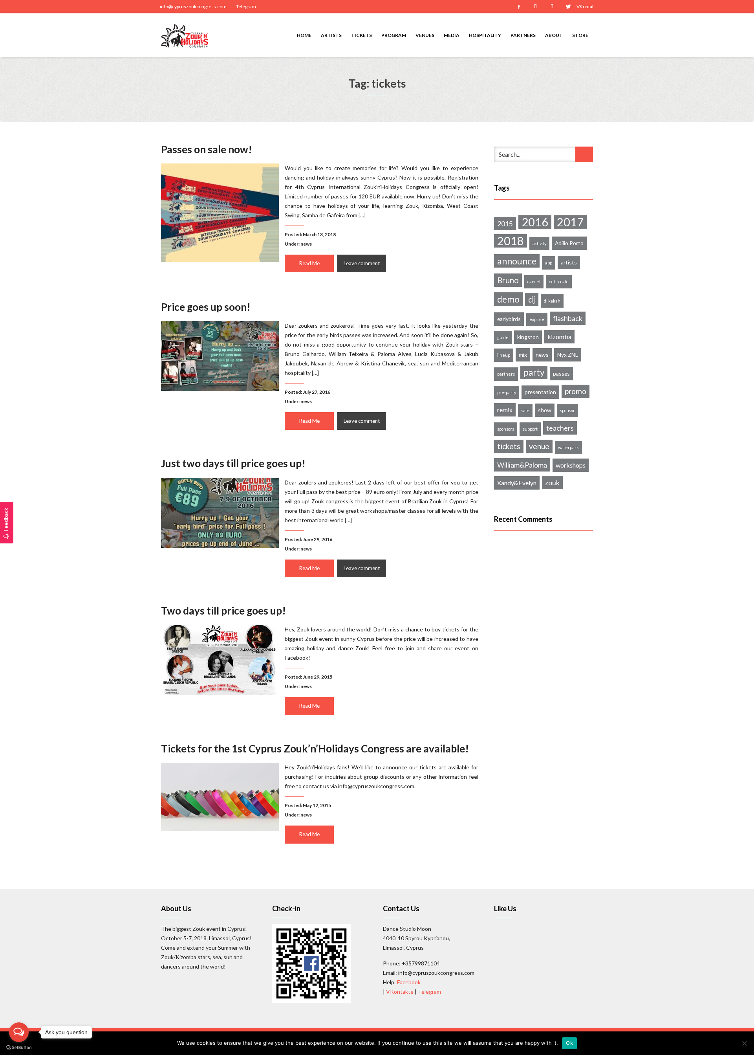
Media (451, 35)
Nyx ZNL (567, 354)
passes (561, 373)
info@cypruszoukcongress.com (193, 6)
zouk (552, 482)
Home (304, 35)
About (554, 35)
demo (508, 299)
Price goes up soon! (206, 307)
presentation (540, 392)
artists (569, 262)
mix (523, 354)
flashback (567, 318)
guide (503, 337)
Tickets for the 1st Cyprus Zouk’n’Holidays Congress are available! (315, 748)
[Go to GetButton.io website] (18, 1047)
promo (575, 391)
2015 (505, 223)
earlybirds (509, 319)
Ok (569, 1043)
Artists (331, 35)
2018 (510, 241)
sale (525, 410)
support (530, 428)
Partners (523, 35)
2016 (535, 222)
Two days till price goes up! (223, 610)
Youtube (552, 6)
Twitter (568, 6)
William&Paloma (522, 465)
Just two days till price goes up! (233, 463)
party (533, 372)
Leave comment (362, 263)
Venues (424, 35)
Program (393, 35)
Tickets (361, 35)
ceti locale (559, 281)
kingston (528, 337)
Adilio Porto (569, 243)
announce (516, 260)
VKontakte (584, 6)
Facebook (519, 6)
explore (536, 319)
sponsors (505, 428)
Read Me (309, 263)
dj (531, 299)
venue (539, 446)
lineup (503, 355)
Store (580, 35)
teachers (560, 428)
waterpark (568, 447)
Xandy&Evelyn (516, 482)
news (306, 244)
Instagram (535, 6)
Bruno (508, 280)
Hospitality (485, 35)
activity (539, 243)
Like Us (505, 908)
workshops (571, 465)
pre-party (506, 392)
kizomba (559, 336)
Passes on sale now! (206, 149)
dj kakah (552, 300)
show (544, 410)
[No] (744, 1043)
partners (506, 373)
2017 (570, 222)
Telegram (246, 6)
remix (504, 409)
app (548, 262)
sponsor (567, 410)
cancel (533, 281)
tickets (508, 446)
